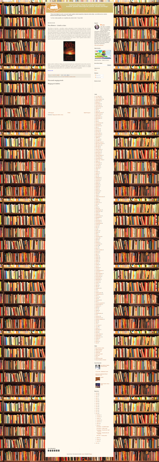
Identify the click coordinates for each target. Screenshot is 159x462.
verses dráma (98, 325)
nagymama (97, 267)
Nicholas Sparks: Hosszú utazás (105, 384)
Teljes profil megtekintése (98, 45)
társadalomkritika (99, 313)
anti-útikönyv (98, 179)
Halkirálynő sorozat (99, 112)
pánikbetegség (98, 279)
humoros (97, 230)
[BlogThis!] (65, 75)
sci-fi (96, 291)
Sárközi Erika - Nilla (99, 159)
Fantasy (97, 111)
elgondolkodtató (98, 210)
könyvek (97, 251)
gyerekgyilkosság (99, 223)
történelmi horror (99, 317)
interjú (97, 235)
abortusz (97, 171)
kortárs (97, 245)
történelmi (97, 316)
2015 (97, 408)
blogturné (97, 186)
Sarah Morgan (98, 156)
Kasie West (97, 131)
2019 (97, 401)
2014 (97, 410)
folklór (97, 218)
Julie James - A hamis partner (102, 435)
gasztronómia (98, 220)
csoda (96, 198)
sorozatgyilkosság (99, 294)
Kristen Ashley (98, 133)
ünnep (97, 342)
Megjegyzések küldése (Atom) (58, 114)
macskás (97, 257)
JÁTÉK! (102, 377)
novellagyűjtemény (99, 270)
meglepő (97, 260)
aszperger (97, 181)
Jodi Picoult (98, 124)
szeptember (99, 420)
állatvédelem (98, 329)
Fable (96, 109)
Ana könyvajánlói (99, 99)
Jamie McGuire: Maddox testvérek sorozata (105, 366)
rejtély (97, 286)
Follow (95, 70)
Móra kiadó (98, 146)
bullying (97, 187)
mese (96, 263)
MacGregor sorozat (99, 142)
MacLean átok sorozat (99, 143)
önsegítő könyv (98, 336)
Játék (96, 127)
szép (96, 298)
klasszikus (97, 242)
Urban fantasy (98, 162)
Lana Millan (98, 140)
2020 (97, 400)
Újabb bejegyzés (51, 112)
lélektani (97, 255)
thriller (74, 76)
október (98, 418)
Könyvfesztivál (98, 134)
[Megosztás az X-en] (66, 75)
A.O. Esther (98, 96)
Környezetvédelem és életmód (101, 359)
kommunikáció (98, 243)
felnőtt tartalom (98, 215)
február (98, 439)
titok (96, 308)
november (99, 416)
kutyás (97, 248)
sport (96, 295)
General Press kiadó (99, 358)
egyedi (97, 207)
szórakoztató (98, 300)
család (97, 193)
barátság (97, 183)
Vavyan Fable (98, 164)
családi (97, 195)
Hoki (96, 119)
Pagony (97, 356)
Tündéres (97, 161)
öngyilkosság (98, 335)
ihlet (96, 233)
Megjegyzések (98, 77)
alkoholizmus (98, 177)
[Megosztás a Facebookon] (67, 75)
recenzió (97, 282)
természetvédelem (99, 304)
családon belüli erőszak (100, 196)
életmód (97, 331)
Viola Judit (97, 165)
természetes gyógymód (99, 303)
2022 (97, 396)
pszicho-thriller (98, 276)
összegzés (97, 338)
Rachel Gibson (98, 152)
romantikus (71, 76)
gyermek (97, 224)
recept (97, 283)
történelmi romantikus (99, 319)
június (98, 425)
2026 (97, 393)
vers (96, 323)
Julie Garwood (98, 125)
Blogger (90, 454)
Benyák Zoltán (98, 100)
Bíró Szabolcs (98, 103)
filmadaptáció (98, 217)
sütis (96, 301)
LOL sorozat (98, 139)
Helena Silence (98, 118)
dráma (97, 204)
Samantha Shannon (99, 155)
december (98, 415)
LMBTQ (97, 137)
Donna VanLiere (98, 106)
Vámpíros (97, 168)
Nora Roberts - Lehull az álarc (102, 428)
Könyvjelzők (98, 136)
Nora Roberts (67, 76)
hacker (97, 227)
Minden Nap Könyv (99, 349)
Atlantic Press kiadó (99, 353)
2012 (97, 413)
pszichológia (98, 277)
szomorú (97, 297)
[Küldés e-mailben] (64, 75)
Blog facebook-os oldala (100, 348)
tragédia (97, 310)
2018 (97, 403)
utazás (97, 320)
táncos (97, 311)
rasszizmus (97, 280)
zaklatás (97, 328)
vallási (97, 322)
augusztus (98, 421)
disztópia (97, 201)
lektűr (97, 254)
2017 (97, 405)
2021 (97, 398)
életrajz (97, 332)
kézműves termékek (99, 249)
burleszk (97, 189)
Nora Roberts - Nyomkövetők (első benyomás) (103, 433)
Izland (97, 121)
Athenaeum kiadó (99, 350)
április (98, 437)
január (98, 441)
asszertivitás (98, 180)
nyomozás (97, 272)
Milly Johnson (98, 145)
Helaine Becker (98, 117)
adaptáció (97, 173)
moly (96, 266)
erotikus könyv (98, 211)
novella (97, 269)
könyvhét (97, 252)
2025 (97, 394)
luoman (83, 454)
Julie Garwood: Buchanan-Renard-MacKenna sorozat (102, 374)
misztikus (97, 264)
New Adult (97, 147)
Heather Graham (98, 114)
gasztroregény (98, 221)
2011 (97, 443)
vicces (97, 326)
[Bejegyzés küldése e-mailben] (62, 75)
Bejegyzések (98, 75)
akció (96, 176)
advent (97, 174)
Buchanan (97, 102)
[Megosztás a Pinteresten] (68, 75)
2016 (97, 406)
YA (96, 170)
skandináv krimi (98, 292)
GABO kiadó (98, 352)
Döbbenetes (98, 108)
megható (97, 258)
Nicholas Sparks (98, 149)
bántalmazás (98, 190)
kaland (97, 239)
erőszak (97, 212)
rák (96, 289)
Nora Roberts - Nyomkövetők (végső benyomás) (103, 430)
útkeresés (97, 341)
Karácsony (97, 130)
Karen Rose (98, 128)
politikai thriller (98, 274)
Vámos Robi (98, 167)
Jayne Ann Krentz (99, 122)
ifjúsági (97, 232)
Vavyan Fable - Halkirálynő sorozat (102, 371)
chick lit (97, 192)
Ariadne (103, 25)
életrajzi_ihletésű (98, 334)
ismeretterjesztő (98, 236)
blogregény (97, 184)
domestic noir (98, 202)
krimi (63, 76)
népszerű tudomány (99, 273)
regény (97, 285)
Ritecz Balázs (98, 153)
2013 (97, 411)
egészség (97, 208)
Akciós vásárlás (98, 97)
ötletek (97, 339)
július (98, 423)
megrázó (97, 261)
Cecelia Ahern (98, 105)
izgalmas (97, 238)
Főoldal (69, 112)
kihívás (97, 241)
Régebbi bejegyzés (87, 112)
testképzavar (98, 306)
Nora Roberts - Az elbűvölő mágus (103, 426)
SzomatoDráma (98, 158)
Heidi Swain (98, 115)
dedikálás (97, 199)
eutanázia (97, 214)
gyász (96, 226)
